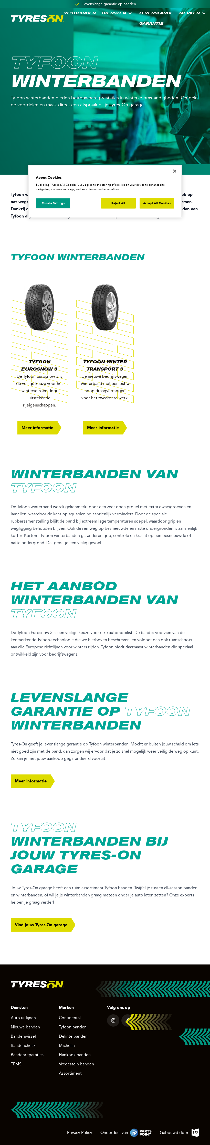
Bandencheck (23, 1045)
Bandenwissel (23, 1036)
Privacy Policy (79, 1132)
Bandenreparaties (27, 1054)
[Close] (174, 171)
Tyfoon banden (73, 1027)
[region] (105, 191)
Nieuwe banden (25, 1027)
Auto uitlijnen (23, 1017)
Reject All (118, 203)
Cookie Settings (53, 203)
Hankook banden (75, 1054)
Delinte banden (73, 1036)
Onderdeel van (126, 1133)
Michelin (67, 1045)
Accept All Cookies (157, 203)
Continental (70, 1017)
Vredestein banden (76, 1064)
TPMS (16, 1064)
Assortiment (70, 1073)
